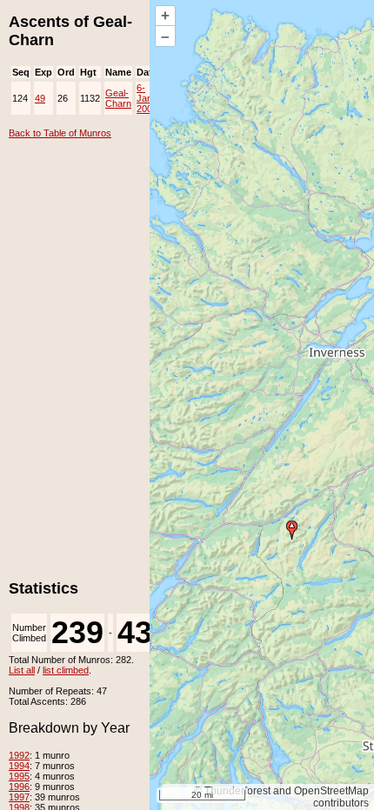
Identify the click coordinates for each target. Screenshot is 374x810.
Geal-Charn (118, 98)
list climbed (66, 670)
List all (22, 670)
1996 (19, 786)
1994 (19, 765)
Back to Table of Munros (60, 133)
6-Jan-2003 (147, 98)
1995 (19, 776)
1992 (19, 755)
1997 (19, 797)
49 (40, 98)
